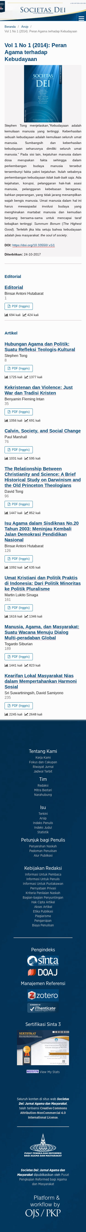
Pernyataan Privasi (43, 888)
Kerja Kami (43, 757)
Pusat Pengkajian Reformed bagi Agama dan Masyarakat (44, 1179)
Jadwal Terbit (43, 771)
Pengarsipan (43, 920)
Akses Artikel (43, 907)
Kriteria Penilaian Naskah (43, 893)
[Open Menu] (81, 18)
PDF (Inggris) (20, 306)
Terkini (43, 813)
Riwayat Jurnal (43, 767)
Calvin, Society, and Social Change (43, 430)
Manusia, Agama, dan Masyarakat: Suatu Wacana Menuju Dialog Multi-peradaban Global (42, 632)
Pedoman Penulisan (43, 851)
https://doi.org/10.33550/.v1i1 (33, 245)
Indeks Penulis (43, 823)
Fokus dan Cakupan (43, 762)
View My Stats (50, 1072)
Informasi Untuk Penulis (43, 879)
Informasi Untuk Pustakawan (43, 883)
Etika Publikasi (43, 911)
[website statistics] (33, 1072)
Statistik (43, 832)
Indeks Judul (43, 827)
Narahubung (43, 795)
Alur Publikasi (43, 855)
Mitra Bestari (43, 790)
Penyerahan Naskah (43, 846)
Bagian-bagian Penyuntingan (43, 897)
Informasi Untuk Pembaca (43, 874)
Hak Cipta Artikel (43, 902)
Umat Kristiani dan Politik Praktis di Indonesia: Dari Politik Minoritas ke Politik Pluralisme (43, 583)
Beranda (10, 26)
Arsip (24, 26)
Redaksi (43, 785)
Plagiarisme (43, 916)
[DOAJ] (43, 975)
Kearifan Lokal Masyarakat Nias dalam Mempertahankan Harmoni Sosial (41, 681)
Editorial (14, 287)
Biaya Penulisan (43, 925)
